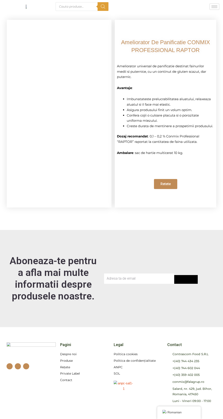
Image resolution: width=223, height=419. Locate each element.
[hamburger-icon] (214, 6)
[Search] (103, 6)
